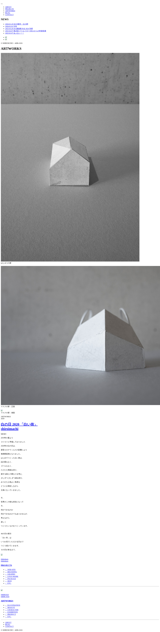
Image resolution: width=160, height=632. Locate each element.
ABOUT (8, 7)
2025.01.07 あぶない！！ (14, 33)
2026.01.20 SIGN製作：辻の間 (16, 24)
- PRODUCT (10, 614)
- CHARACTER (11, 610)
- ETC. (8, 583)
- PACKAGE (10, 579)
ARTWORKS (10, 11)
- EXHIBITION (11, 612)
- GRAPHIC (10, 574)
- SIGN (8, 581)
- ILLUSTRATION (12, 605)
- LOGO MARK (11, 576)
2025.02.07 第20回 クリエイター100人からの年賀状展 (25, 31)
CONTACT (9, 15)
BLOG (7, 13)
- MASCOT (10, 607)
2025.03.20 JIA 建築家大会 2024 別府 (19, 29)
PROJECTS (9, 9)
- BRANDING (11, 572)
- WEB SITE (10, 570)
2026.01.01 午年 (11, 26)
